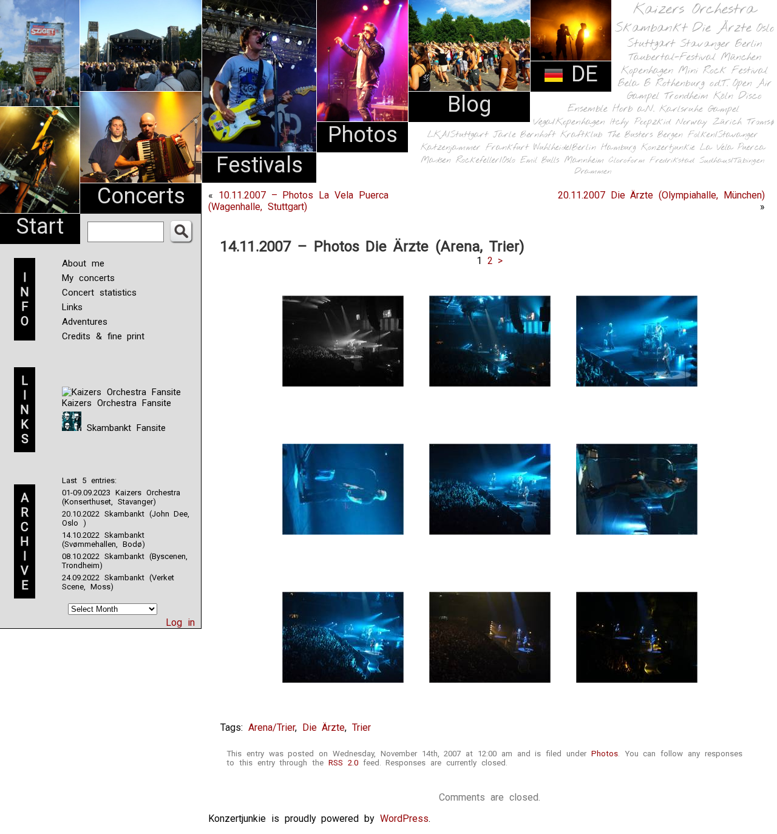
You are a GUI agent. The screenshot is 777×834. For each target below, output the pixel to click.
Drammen (593, 171)
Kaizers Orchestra (694, 9)
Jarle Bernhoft (524, 135)
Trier (361, 727)
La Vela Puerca (732, 148)
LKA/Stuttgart (457, 135)
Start (40, 226)
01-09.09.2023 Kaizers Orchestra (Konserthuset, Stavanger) (121, 497)
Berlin (748, 44)
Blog (469, 104)
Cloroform (627, 160)
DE (581, 74)
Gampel (723, 109)
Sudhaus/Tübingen (732, 160)
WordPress (404, 818)
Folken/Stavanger (723, 135)
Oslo (765, 28)
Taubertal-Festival (672, 57)
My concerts (88, 278)
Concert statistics (99, 292)
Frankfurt (507, 148)
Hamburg (618, 148)
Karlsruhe (681, 109)
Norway (692, 122)
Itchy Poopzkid (640, 122)
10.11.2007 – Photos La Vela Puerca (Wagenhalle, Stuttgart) (298, 200)
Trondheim (686, 96)
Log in (180, 622)
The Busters (630, 135)
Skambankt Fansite (123, 427)
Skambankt (651, 27)
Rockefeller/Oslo (485, 160)
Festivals (259, 165)
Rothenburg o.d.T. (692, 83)
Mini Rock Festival (723, 70)
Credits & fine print (103, 336)
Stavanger (705, 44)
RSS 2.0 (343, 762)
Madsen (436, 160)
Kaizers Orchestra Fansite (116, 403)
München (741, 57)
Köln (723, 96)
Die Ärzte (722, 28)
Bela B (634, 83)
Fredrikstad (672, 160)
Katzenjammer (451, 148)
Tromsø (760, 122)
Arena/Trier (271, 727)
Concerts (141, 196)
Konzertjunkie (668, 148)
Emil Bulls (539, 160)
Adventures (84, 321)
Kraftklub (581, 135)
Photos (363, 134)
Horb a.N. (633, 109)
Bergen (670, 135)
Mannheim (584, 160)
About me (83, 263)
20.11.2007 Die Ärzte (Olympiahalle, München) (661, 195)
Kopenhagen (647, 70)
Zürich (727, 122)
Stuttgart (651, 43)
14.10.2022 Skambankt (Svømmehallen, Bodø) (103, 540)
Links (72, 307)
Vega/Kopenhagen (569, 122)
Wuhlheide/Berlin (565, 148)
